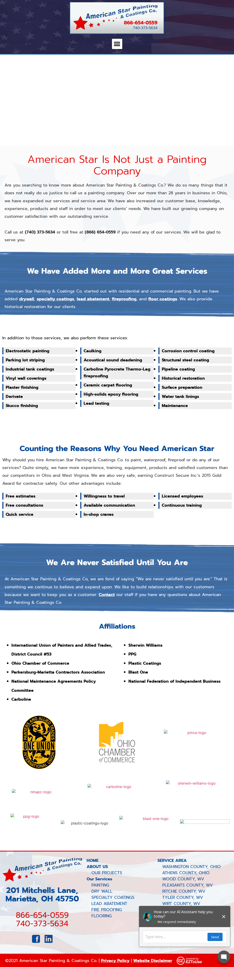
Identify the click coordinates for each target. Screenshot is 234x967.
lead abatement (93, 299)
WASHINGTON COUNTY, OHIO (189, 866)
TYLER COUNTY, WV (180, 897)
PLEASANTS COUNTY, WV (185, 885)
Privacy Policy (115, 960)
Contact (107, 594)
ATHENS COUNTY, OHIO (183, 873)
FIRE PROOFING (106, 910)
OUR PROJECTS (106, 873)
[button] (117, 44)
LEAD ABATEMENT (109, 903)
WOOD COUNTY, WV (180, 879)
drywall (26, 299)
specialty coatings (55, 299)
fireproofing (124, 299)
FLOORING (101, 916)
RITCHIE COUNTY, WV (181, 891)
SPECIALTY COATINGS (112, 897)
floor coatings (162, 299)
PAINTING (100, 885)
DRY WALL (101, 891)
